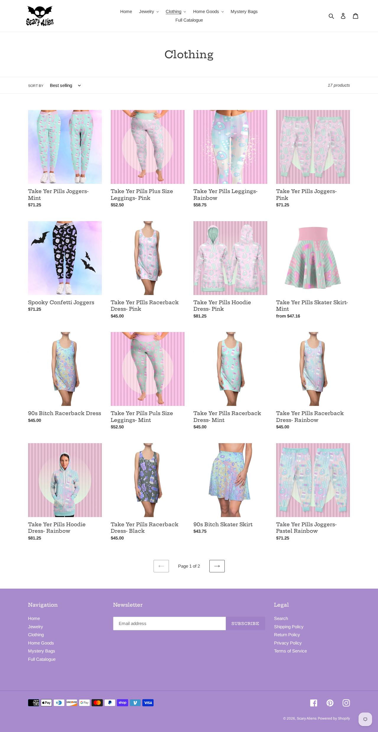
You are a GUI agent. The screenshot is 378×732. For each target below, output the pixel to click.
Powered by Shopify (334, 718)
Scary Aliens (307, 718)
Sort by (35, 86)
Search (281, 618)
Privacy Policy (288, 642)
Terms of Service (290, 650)
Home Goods (41, 642)
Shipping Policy (289, 626)
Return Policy (287, 634)
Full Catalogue (42, 659)
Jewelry (35, 626)
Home (34, 618)
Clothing (36, 634)
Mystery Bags (41, 650)
